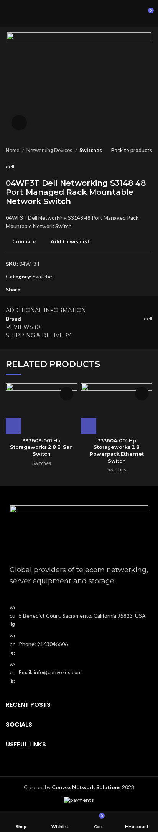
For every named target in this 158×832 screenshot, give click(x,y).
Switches (90, 150)
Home (13, 150)
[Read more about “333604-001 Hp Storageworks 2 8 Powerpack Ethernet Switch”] (88, 426)
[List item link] (79, 644)
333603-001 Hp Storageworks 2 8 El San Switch (41, 447)
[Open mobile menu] (9, 13)
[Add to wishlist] (66, 393)
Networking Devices (49, 150)
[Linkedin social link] (28, 290)
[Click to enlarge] (19, 122)
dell (10, 166)
